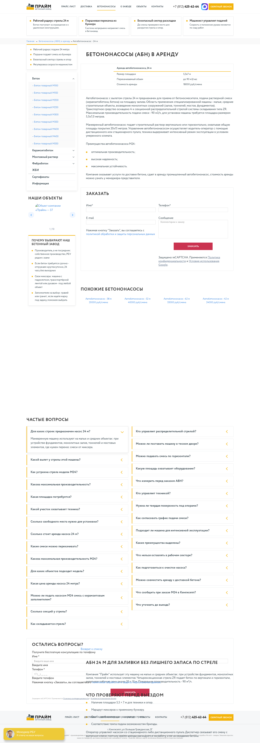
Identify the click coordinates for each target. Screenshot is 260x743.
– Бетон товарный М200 (45, 100)
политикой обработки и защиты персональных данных (120, 234)
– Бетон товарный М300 (45, 114)
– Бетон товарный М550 (45, 143)
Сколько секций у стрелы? (49, 611)
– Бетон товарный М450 (45, 136)
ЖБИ (35, 170)
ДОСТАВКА (86, 7)
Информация (40, 183)
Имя (35, 656)
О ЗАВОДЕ (125, 7)
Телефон (38, 669)
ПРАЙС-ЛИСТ (68, 7)
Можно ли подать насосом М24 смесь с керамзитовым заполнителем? (68, 597)
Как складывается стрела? (48, 624)
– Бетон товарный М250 (45, 107)
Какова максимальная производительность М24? (64, 558)
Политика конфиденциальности (76, 698)
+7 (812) (186, 6)
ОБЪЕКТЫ (141, 7)
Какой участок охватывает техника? (55, 509)
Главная (30, 41)
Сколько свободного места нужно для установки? (64, 521)
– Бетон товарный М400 (45, 129)
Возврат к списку (91, 649)
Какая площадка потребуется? (51, 496)
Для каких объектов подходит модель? (57, 571)
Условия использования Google (103, 698)
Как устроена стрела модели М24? (54, 472)
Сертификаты (40, 177)
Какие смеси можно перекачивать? (54, 546)
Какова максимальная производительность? (61, 484)
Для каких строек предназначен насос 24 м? (60, 431)
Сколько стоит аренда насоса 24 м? (55, 534)
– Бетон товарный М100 (45, 85)
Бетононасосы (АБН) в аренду (54, 41)
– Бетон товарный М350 (45, 122)
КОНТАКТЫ (157, 7)
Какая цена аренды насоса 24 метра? (55, 583)
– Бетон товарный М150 (45, 93)
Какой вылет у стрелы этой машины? (55, 459)
